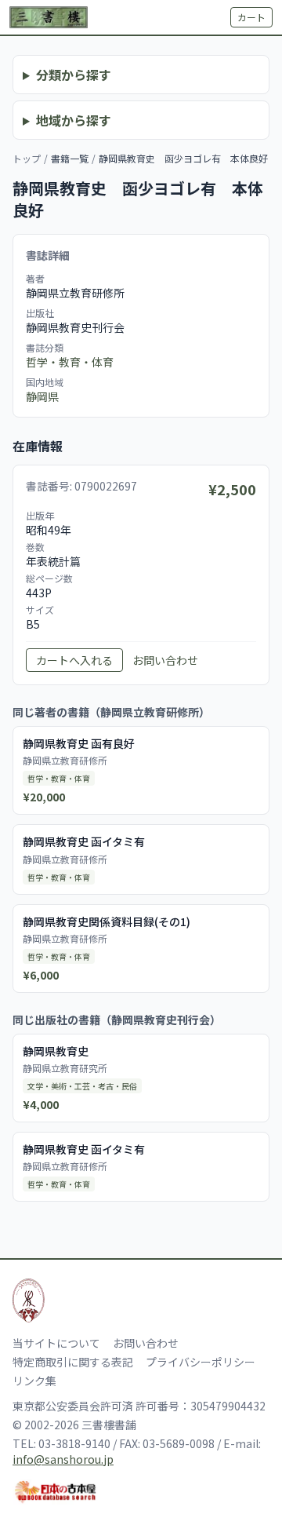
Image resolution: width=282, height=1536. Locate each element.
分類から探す (73, 74)
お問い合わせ (165, 660)
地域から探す (73, 120)
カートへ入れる (74, 660)
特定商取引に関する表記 (73, 1362)
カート (251, 17)
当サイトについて (56, 1343)
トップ (27, 158)
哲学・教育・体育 (70, 362)
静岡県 (42, 396)
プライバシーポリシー (200, 1362)
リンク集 (34, 1380)
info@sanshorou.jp (63, 1459)
